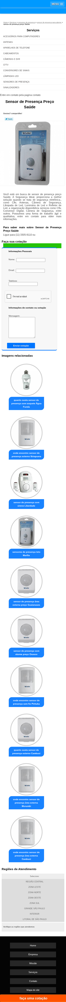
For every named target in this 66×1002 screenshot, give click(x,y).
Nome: (12, 259)
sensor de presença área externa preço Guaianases (26, 603)
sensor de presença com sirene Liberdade (26, 504)
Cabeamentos (11, 53)
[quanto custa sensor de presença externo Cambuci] (26, 729)
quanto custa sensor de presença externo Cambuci (26, 752)
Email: (12, 270)
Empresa (33, 954)
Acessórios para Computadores (21, 36)
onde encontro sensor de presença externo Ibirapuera (26, 455)
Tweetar (9, 118)
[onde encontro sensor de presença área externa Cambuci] (26, 831)
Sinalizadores (11, 87)
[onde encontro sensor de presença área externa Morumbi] (26, 778)
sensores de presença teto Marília (26, 554)
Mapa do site (33, 990)
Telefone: (13, 281)
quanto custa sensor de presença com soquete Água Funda (26, 403)
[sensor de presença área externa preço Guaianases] (26, 580)
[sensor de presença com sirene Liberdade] (26, 481)
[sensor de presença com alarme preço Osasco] (26, 630)
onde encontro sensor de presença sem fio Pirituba (26, 702)
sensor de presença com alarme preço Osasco (26, 652)
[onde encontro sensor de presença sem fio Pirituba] (26, 679)
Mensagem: (15, 316)
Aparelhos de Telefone (16, 48)
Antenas (8, 42)
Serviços (33, 30)
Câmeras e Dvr (11, 59)
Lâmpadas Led (11, 76)
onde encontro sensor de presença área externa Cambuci (26, 855)
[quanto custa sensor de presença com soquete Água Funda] (26, 379)
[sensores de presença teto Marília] (26, 531)
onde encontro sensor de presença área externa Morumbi (26, 802)
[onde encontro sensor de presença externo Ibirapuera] (26, 432)
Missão (33, 963)
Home (33, 945)
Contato (33, 981)
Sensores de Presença (16, 82)
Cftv (5, 65)
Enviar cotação (21, 345)
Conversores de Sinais (16, 70)
